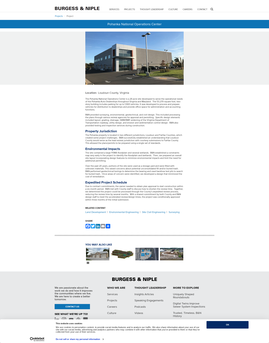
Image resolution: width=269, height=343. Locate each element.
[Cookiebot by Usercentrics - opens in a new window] (37, 339)
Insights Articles (144, 294)
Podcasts (140, 306)
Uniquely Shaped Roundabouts (183, 296)
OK (227, 325)
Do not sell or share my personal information (78, 339)
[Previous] (83, 254)
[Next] (185, 254)
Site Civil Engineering (153, 212)
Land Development (95, 212)
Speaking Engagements (148, 300)
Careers (187, 9)
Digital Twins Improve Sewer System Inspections (189, 305)
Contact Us (72, 306)
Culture (173, 9)
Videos (138, 313)
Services (114, 9)
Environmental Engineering (124, 212)
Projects (129, 9)
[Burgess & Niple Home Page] (134, 279)
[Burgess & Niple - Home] (77, 6)
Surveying (174, 212)
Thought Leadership (152, 9)
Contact (202, 9)
